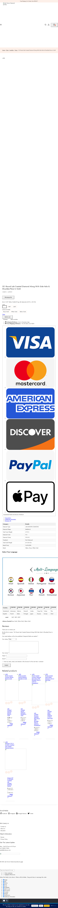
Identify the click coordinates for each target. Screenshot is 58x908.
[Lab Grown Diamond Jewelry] (10, 24)
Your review (5, 653)
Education (3, 830)
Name (4, 656)
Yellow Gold (23, 312)
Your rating (5, 639)
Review (2, 837)
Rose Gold (6, 312)
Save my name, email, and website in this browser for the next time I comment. (24, 661)
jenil (22, 862)
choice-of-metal (6, 309)
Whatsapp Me (8, 297)
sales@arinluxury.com (5, 850)
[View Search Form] (45, 25)
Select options (10, 724)
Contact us (3, 826)
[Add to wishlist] (6, 703)
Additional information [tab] (10, 519)
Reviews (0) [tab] (8, 521)
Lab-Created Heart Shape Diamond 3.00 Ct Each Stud (50, 714)
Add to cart (7, 317)
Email (4, 659)
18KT (9, 307)
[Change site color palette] (5, 900)
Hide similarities (8, 873)
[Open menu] (1, 25)
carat (3, 304)
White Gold (14, 312)
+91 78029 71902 (4, 848)
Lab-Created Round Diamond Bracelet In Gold (23, 712)
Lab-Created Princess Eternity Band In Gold (9, 712)
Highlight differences (9, 874)
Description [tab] (8, 518)
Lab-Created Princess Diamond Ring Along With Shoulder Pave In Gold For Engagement (37, 719)
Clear (3, 314)
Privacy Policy (4, 839)
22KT (14, 307)
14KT (4, 307)
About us (3, 828)
